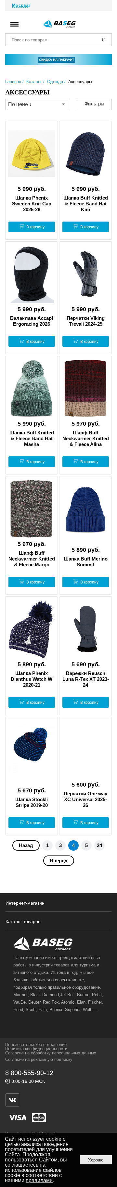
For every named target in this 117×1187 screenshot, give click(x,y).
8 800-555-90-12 (29, 1072)
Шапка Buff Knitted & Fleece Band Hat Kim (85, 203)
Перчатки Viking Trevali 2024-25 (86, 321)
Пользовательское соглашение (36, 1044)
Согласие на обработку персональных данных (50, 1053)
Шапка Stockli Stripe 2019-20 (31, 802)
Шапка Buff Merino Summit (86, 561)
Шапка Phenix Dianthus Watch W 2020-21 (31, 679)
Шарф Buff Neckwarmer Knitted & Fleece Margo (31, 558)
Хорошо (95, 1160)
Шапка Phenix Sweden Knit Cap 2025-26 (31, 203)
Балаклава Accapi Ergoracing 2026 (31, 321)
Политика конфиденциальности (36, 1049)
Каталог (34, 81)
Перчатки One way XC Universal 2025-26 (85, 799)
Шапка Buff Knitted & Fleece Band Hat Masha (31, 438)
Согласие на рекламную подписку (38, 1059)
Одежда (55, 81)
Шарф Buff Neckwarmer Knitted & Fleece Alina (85, 438)
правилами (39, 1180)
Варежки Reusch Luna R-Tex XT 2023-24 (85, 679)
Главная (13, 81)
